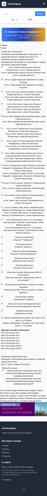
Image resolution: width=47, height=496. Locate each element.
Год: (13, 20)
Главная (3, 45)
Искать (40, 14)
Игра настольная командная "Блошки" (23, 306)
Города (3, 48)
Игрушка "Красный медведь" (23, 254)
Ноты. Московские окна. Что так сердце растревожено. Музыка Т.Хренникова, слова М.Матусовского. (23, 230)
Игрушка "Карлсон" (23, 247)
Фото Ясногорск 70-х (10, 338)
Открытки (6, 456)
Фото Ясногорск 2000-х (11, 346)
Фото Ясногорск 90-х (10, 343)
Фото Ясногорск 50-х (10, 333)
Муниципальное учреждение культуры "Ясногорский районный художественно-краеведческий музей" (23, 381)
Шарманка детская (23, 313)
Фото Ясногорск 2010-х (11, 348)
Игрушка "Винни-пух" (23, 268)
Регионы (5, 449)
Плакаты (5, 452)
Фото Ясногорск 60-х (10, 335)
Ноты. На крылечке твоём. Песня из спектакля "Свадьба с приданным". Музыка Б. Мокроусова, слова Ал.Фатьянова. (23, 176)
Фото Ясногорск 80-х (10, 340)
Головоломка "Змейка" (23, 299)
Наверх (7, 480)
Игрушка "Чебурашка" (23, 240)
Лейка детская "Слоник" (23, 261)
